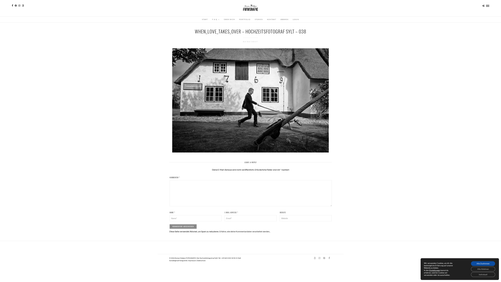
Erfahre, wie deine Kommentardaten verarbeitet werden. (244, 231)
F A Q (214, 19)
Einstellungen (434, 270)
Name (172, 212)
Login (296, 19)
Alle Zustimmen (483, 263)
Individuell (483, 274)
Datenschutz (201, 261)
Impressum (192, 261)
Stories (259, 19)
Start (205, 19)
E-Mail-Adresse (231, 212)
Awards (284, 19)
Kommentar (175, 177)
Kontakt (271, 19)
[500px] (23, 5)
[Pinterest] (16, 5)
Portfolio (244, 19)
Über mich (229, 19)
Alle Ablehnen (483, 269)
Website (283, 212)
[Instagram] (19, 5)
